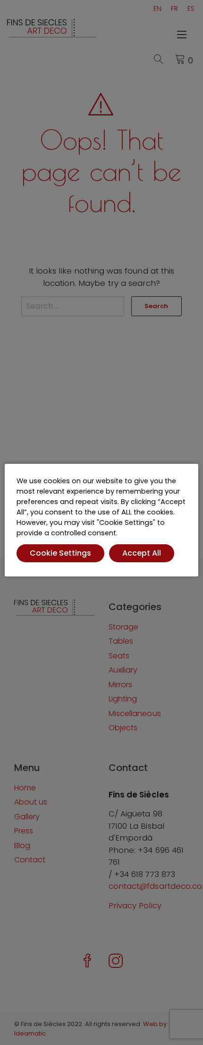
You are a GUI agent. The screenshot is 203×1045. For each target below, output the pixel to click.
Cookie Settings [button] (60, 553)
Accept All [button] (141, 553)
